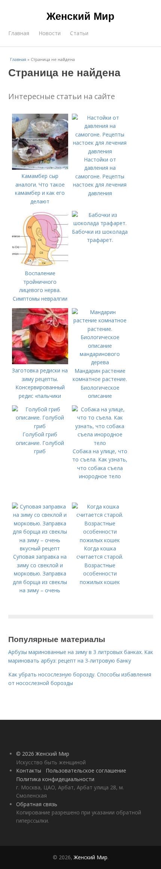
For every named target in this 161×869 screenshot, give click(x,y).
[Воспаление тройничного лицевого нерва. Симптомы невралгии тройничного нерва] (40, 264)
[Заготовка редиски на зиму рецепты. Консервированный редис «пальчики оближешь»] (40, 362)
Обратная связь (36, 804)
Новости (50, 33)
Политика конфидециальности (55, 779)
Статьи (79, 33)
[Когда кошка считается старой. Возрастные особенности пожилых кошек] (100, 540)
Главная (18, 33)
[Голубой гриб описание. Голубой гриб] (40, 426)
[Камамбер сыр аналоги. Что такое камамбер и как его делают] (40, 167)
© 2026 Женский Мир (42, 753)
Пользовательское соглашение (86, 770)
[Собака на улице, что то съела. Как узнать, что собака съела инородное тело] (100, 442)
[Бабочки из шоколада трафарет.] (100, 223)
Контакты (28, 770)
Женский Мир (80, 16)
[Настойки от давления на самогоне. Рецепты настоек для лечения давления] (100, 151)
